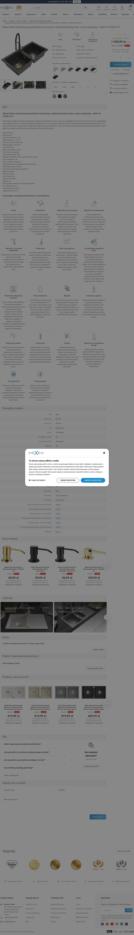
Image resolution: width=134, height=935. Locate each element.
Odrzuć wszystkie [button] (68, 480)
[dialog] (67, 467)
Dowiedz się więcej (58, 474)
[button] (37, 480)
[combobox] (104, 453)
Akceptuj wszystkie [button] (93, 480)
